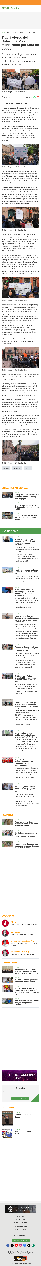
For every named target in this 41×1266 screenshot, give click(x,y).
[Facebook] (7, 1245)
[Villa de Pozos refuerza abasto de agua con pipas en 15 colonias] (7, 1002)
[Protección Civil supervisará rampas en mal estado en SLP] (7, 980)
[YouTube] (16, 1245)
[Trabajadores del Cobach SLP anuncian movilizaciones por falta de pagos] (7, 496)
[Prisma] (5, 923)
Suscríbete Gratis (20, 1098)
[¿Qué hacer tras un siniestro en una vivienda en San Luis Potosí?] (7, 575)
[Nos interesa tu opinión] (20, 1209)
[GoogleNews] (24, 1245)
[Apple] (28, 1245)
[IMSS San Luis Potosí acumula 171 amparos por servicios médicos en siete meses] (7, 685)
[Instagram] (20, 1245)
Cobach (27, 468)
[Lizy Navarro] (5, 933)
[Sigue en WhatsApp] (34, 97)
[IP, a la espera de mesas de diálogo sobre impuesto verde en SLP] (7, 506)
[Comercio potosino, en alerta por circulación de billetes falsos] (7, 516)
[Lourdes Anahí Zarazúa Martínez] (5, 943)
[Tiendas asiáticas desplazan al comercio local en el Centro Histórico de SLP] (7, 657)
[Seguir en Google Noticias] (37, 97)
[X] (12, 1245)
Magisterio (16, 468)
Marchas (6, 468)
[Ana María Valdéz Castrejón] (5, 953)
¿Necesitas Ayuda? (20, 1240)
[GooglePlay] (33, 1245)
